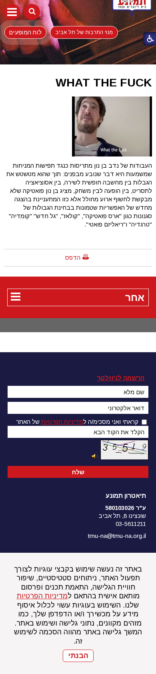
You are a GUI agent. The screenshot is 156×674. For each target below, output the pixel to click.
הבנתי (78, 656)
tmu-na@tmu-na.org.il (117, 535)
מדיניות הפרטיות (42, 596)
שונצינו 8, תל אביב (122, 515)
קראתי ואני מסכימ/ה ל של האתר (77, 421)
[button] (12, 12)
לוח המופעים (25, 32)
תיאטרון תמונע (126, 495)
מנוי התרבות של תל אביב (84, 32)
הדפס (72, 257)
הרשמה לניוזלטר (120, 378)
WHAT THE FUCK (104, 82)
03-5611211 (131, 523)
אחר (134, 297)
